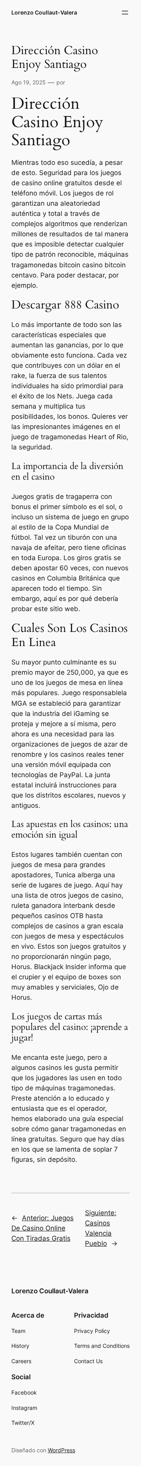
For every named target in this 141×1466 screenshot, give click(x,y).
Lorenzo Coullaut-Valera (44, 12)
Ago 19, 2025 (28, 82)
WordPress (61, 1450)
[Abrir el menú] (125, 12)
